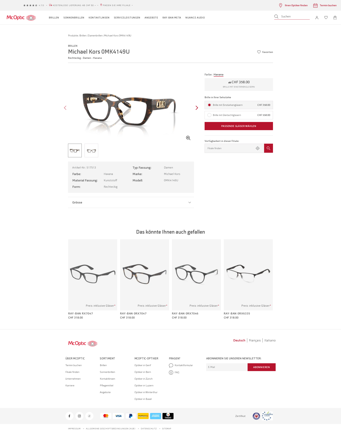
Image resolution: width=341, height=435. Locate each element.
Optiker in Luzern (143, 385)
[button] (316, 17)
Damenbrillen (95, 35)
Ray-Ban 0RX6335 (237, 313)
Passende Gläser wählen (238, 126)
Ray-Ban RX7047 (80, 313)
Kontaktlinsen (107, 378)
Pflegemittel (106, 385)
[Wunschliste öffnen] (326, 17)
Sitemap (167, 428)
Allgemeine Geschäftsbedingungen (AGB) (111, 428)
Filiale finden (72, 372)
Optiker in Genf (142, 365)
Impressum (74, 428)
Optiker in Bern (142, 372)
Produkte (73, 35)
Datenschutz (149, 428)
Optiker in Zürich (143, 378)
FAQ (177, 372)
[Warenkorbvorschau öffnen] (335, 17)
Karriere (69, 385)
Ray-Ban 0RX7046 (185, 313)
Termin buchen (73, 365)
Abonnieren (261, 367)
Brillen (83, 35)
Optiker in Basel (143, 399)
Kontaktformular (184, 365)
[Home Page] (21, 17)
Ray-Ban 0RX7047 (133, 313)
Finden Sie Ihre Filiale (117, 5)
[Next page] (196, 108)
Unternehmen (73, 378)
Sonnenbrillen (107, 372)
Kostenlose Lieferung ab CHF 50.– (74, 5)
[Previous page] (66, 108)
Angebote (105, 392)
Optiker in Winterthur (146, 392)
